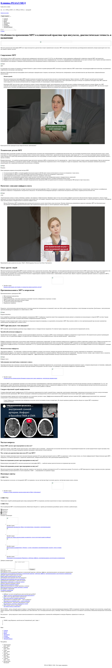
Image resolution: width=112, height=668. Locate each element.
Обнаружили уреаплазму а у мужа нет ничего (12, 581)
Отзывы (6, 24)
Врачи (5, 21)
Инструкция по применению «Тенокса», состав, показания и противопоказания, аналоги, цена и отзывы (34, 547)
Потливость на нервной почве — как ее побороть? (17, 601)
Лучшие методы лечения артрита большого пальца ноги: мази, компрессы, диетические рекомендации (30, 378)
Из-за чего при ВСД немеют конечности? (14, 598)
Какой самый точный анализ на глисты (11, 576)
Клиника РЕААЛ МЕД (13, 3)
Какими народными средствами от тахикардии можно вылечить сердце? (23, 287)
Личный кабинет (8, 27)
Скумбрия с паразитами (7, 590)
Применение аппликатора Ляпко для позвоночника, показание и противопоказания (28, 527)
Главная (6, 18)
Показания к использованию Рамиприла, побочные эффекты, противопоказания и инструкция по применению (36, 558)
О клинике (6, 25)
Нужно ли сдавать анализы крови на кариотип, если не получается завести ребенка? (29, 537)
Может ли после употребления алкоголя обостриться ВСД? (19, 595)
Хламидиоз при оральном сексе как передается (13, 579)
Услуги (5, 20)
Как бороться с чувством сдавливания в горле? (16, 603)
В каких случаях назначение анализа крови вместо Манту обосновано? (22, 492)
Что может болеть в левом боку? (12, 606)
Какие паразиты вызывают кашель (10, 584)
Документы (7, 23)
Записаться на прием (5, 12)
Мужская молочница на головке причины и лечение (14, 587)
